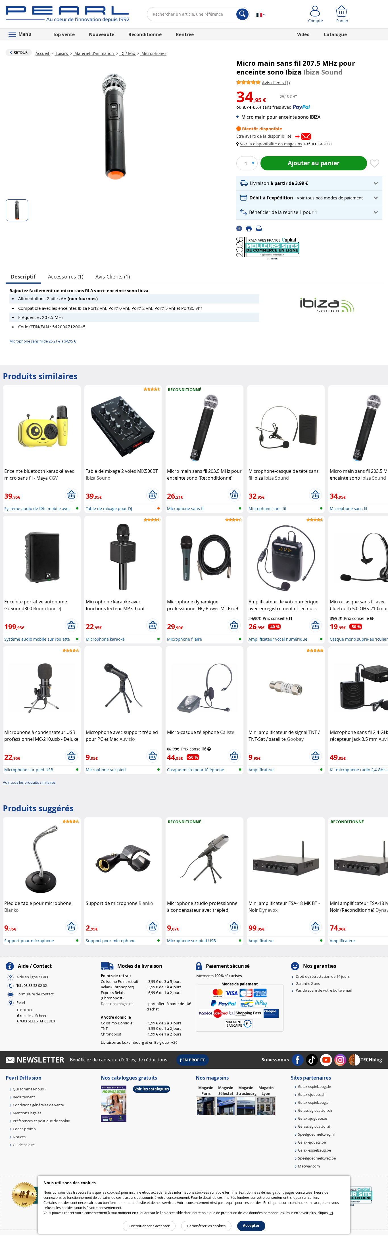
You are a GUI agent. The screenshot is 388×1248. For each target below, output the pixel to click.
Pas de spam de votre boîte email (324, 990)
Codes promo (24, 1128)
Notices (19, 1136)
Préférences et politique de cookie (41, 1120)
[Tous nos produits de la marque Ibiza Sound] (327, 302)
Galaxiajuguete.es (312, 1118)
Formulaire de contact (35, 994)
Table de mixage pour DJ (109, 508)
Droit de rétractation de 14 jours (323, 976)
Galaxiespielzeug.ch (314, 1102)
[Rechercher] (242, 14)
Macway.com (309, 1166)
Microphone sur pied (106, 769)
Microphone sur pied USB (28, 769)
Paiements (219, 975)
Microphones (153, 53)
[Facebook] (241, 227)
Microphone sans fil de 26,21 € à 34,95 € (42, 341)
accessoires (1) (65, 276)
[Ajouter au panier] (71, 495)
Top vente (64, 34)
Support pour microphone (29, 940)
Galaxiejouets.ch (312, 1094)
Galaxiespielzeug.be (314, 1150)
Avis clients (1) (112, 276)
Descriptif (23, 276)
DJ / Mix (127, 53)
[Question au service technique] (261, 227)
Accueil (43, 53)
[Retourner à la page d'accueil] (67, 15)
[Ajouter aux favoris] (374, 164)
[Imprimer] (251, 227)
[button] (270, 144)
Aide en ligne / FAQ (32, 977)
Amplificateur (261, 769)
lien (315, 1197)
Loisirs (62, 53)
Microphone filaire (184, 639)
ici (331, 1212)
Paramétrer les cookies (206, 1225)
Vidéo (303, 34)
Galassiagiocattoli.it (314, 1126)
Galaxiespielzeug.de (314, 1086)
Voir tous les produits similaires (29, 782)
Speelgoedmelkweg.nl (316, 1134)
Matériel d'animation (94, 53)
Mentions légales (27, 1112)
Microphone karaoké (105, 639)
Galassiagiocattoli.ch (315, 1110)
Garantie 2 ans (308, 983)
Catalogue (335, 34)
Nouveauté (101, 34)
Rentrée (185, 34)
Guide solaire (24, 1144)
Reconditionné (145, 34)
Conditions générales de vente (38, 1104)
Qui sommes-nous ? (29, 1089)
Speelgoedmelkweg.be (317, 1158)
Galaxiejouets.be (312, 1142)
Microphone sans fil (186, 508)
